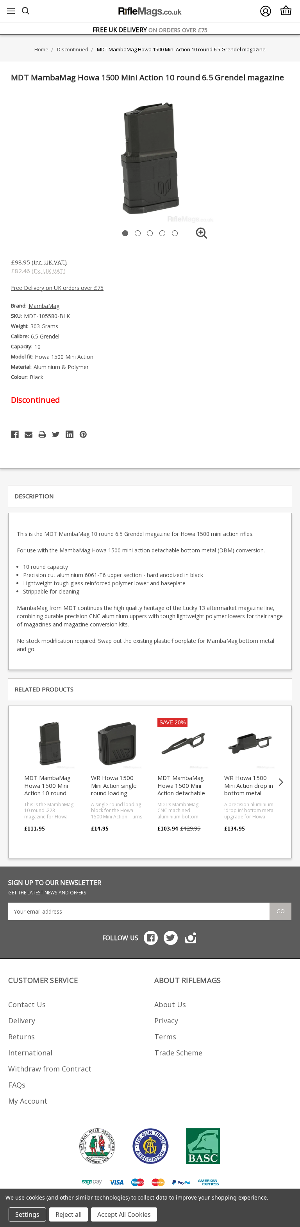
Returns (21, 1036)
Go (281, 911)
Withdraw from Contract (49, 1068)
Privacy (166, 1020)
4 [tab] (162, 233)
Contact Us (27, 1004)
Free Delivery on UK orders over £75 (57, 287)
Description (34, 496)
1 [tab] (125, 233)
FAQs (16, 1084)
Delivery (21, 1020)
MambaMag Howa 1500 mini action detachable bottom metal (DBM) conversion (161, 550)
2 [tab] (138, 233)
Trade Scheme (178, 1052)
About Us (170, 1004)
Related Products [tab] (43, 689)
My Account (27, 1101)
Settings (27, 1214)
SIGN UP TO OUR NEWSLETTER (54, 887)
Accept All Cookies (124, 1214)
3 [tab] (150, 233)
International (30, 1052)
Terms (165, 1036)
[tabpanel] (150, 158)
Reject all (68, 1214)
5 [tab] (175, 233)
